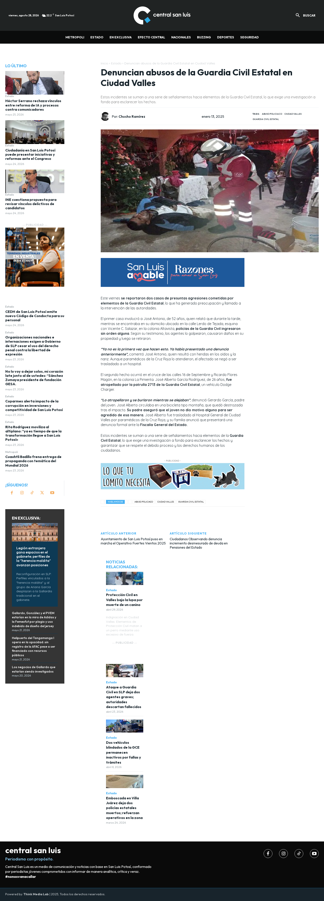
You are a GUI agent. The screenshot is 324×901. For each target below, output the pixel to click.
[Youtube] (52, 493)
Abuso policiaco (272, 113)
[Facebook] (12, 493)
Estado (9, 96)
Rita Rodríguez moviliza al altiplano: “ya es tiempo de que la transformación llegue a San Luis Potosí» (33, 433)
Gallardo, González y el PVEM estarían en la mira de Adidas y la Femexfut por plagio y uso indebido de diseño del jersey (34, 619)
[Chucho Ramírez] (106, 116)
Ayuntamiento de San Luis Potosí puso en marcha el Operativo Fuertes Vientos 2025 (133, 541)
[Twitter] (42, 493)
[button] (303, 15)
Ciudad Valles (293, 113)
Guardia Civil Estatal (266, 119)
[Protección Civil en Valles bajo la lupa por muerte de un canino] (124, 578)
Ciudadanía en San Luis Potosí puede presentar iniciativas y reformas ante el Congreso (30, 154)
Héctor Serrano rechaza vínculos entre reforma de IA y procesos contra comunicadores (33, 105)
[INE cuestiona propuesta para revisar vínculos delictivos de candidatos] (34, 181)
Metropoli (11, 452)
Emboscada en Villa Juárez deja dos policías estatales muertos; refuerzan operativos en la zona (124, 808)
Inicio (104, 63)
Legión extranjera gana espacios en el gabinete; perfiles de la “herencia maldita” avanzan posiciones (33, 556)
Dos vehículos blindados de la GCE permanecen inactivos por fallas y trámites (123, 752)
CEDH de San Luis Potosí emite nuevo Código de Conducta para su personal (34, 315)
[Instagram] (22, 493)
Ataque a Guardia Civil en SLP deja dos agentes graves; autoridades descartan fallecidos (123, 697)
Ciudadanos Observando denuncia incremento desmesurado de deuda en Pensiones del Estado (199, 543)
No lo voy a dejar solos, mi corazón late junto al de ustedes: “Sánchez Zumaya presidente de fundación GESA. (34, 377)
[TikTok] (32, 493)
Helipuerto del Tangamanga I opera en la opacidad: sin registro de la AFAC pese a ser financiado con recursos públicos (33, 646)
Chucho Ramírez (132, 116)
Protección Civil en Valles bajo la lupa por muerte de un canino (124, 600)
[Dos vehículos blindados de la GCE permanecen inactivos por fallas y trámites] (124, 726)
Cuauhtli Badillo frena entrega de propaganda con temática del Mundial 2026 (33, 460)
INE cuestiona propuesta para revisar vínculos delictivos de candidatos (30, 203)
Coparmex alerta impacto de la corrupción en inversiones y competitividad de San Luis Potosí (34, 405)
